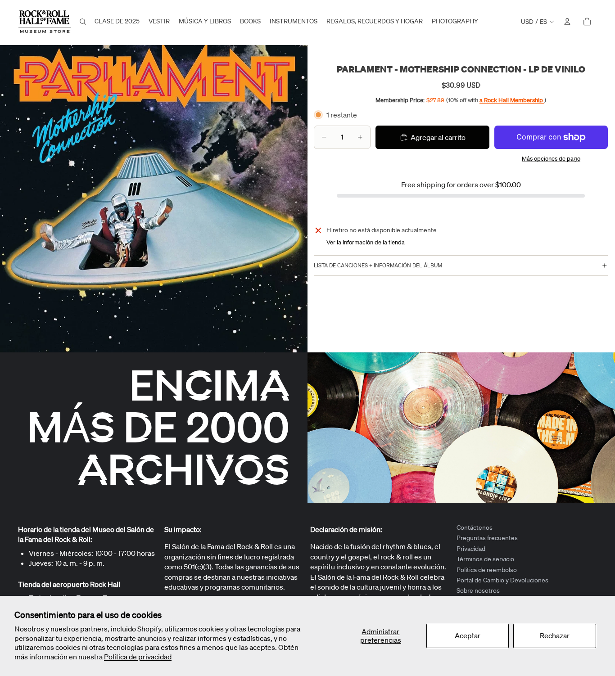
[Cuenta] (567, 22)
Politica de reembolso (487, 569)
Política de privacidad (138, 656)
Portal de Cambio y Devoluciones (502, 580)
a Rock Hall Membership (511, 100)
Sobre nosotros (478, 590)
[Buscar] (83, 22)
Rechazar (555, 635)
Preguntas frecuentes (487, 538)
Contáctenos (475, 527)
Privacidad (471, 549)
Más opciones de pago (551, 158)
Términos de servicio (485, 559)
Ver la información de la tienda (365, 242)
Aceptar (467, 635)
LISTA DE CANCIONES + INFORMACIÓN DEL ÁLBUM (378, 265)
